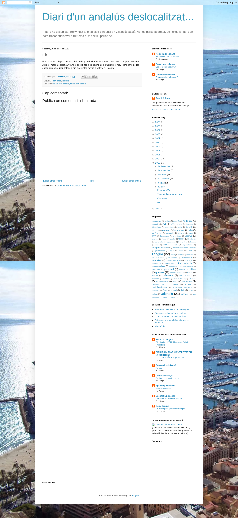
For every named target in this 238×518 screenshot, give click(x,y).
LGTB (190, 251)
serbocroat (187, 281)
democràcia (164, 236)
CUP (154, 236)
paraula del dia (187, 266)
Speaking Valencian (165, 385)
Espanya (188, 236)
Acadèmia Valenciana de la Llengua (172, 309)
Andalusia (188, 221)
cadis (180, 227)
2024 (158, 130)
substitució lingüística (182, 287)
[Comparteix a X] (89, 77)
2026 (158, 122)
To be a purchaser (163, 388)
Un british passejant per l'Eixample (170, 409)
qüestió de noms (177, 272)
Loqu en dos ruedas (165, 74)
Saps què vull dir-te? (166, 365)
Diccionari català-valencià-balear (170, 313)
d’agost (161, 183)
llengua (157, 254)
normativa (157, 260)
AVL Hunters (176, 224)
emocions (177, 236)
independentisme (160, 247)
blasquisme (156, 227)
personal (169, 269)
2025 (158, 126)
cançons (155, 230)
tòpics (165, 290)
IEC (176, 245)
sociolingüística (159, 287)
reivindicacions (185, 275)
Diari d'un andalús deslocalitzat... (118, 17)
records (155, 276)
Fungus (159, 368)
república (166, 279)
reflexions (168, 275)
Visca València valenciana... (170, 194)
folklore (181, 239)
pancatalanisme (158, 266)
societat (188, 284)
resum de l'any (180, 279)
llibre (173, 254)
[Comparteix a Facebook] (93, 77)
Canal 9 (189, 227)
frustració (192, 239)
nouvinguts (156, 263)
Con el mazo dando (165, 64)
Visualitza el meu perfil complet (167, 109)
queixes (159, 272)
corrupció (170, 233)
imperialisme (187, 245)
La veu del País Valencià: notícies (170, 316)
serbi (175, 281)
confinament (157, 233)
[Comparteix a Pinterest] (96, 77)
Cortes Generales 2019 (166, 67)
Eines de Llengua (164, 339)
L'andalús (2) (163, 190)
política (192, 269)
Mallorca (189, 255)
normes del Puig (173, 260)
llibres (180, 254)
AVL (164, 224)
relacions (155, 279)
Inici (92, 181)
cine (191, 230)
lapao (59, 81)
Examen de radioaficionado (167, 57)
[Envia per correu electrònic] (83, 77)
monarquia (172, 257)
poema (182, 269)
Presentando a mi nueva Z (167, 77)
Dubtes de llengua (165, 375)
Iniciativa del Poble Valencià (184, 248)
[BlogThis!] (86, 77)
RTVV (193, 278)
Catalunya (179, 230)
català (165, 230)
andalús (176, 221)
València (185, 294)
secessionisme (162, 281)
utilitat (154, 294)
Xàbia (173, 297)
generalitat (159, 242)
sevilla (175, 284)
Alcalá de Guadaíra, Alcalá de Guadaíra (69, 84)
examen (155, 239)
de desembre (164, 166)
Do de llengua (162, 406)
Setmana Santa (159, 284)
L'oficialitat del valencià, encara (169, 399)
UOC (191, 290)
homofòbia (182, 242)
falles (164, 239)
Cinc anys (162, 198)
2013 (158, 163)
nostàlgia (188, 260)
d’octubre (162, 174)
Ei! (158, 202)
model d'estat (158, 257)
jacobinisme (160, 251)
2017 (158, 150)
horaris (193, 242)
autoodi (155, 224)
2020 (158, 142)
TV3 (182, 290)
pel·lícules (156, 269)
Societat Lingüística (165, 396)
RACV (190, 272)
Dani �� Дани (163, 98)
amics (167, 221)
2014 (158, 159)
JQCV (171, 251)
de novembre (164, 170)
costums (181, 233)
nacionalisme (186, 257)
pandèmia (173, 266)
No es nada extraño (165, 54)
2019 (158, 146)
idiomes (166, 245)
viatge (165, 297)
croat (191, 233)
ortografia (170, 263)
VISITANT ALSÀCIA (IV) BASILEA (170, 358)
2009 (158, 208)
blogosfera (169, 227)
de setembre (164, 178)
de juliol (162, 187)
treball (173, 290)
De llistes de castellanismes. (168, 378)
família (172, 239)
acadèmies (156, 221)
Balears (189, 224)
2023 (158, 134)
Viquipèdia (160, 326)
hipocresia (171, 242)
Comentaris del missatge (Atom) (72, 186)
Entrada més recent (52, 181)
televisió (155, 290)
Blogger (135, 495)
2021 (158, 138)
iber (54, 81)
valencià (65, 81)
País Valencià (185, 263)
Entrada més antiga (131, 181)
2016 (158, 155)
